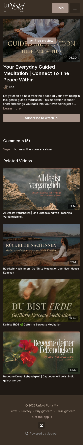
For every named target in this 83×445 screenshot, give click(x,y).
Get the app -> (42, 417)
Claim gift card (65, 411)
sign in (8, 149)
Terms (13, 411)
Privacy (26, 411)
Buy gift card (43, 411)
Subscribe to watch (39, 118)
